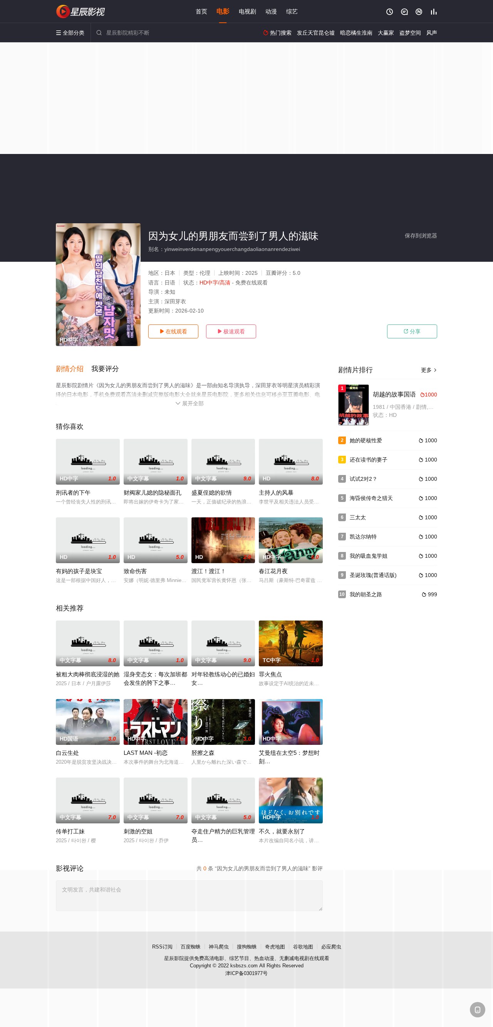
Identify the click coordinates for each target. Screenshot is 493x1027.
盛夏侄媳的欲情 (211, 492)
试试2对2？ (363, 479)
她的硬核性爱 (366, 440)
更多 (429, 370)
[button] (73, 369)
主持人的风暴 (276, 492)
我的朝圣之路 (366, 594)
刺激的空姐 (138, 831)
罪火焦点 (270, 674)
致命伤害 (135, 571)
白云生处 (67, 752)
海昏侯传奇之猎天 (371, 498)
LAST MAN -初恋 (146, 752)
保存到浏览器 (421, 235)
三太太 (358, 517)
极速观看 (231, 331)
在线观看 (173, 331)
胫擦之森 (203, 752)
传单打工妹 (70, 831)
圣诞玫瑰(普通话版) (373, 575)
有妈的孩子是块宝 (79, 571)
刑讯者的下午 (73, 492)
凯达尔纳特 (363, 537)
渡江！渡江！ (208, 571)
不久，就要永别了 (282, 831)
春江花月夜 (273, 571)
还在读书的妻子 (368, 460)
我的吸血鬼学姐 (368, 556)
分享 (412, 331)
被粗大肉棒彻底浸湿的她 (87, 674)
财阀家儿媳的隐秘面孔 (152, 492)
